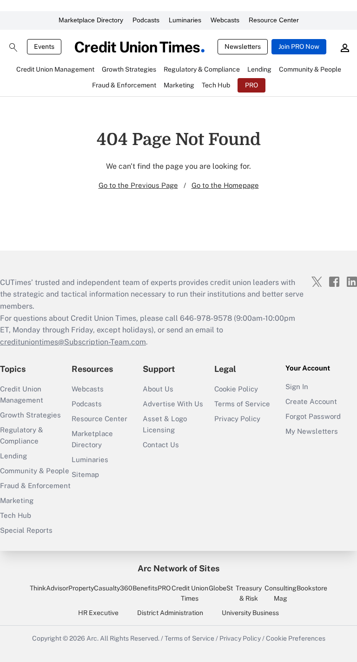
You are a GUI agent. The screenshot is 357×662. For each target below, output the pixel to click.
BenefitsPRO (151, 588)
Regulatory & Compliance (21, 435)
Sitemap (85, 474)
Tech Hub (15, 515)
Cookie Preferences (295, 638)
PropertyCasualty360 (100, 588)
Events (44, 46)
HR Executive (98, 612)
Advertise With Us (173, 404)
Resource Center (274, 20)
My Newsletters (311, 431)
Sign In (296, 387)
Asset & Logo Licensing (165, 424)
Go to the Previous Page (138, 185)
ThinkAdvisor (49, 588)
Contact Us (161, 445)
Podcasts (145, 20)
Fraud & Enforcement (35, 486)
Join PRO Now (298, 46)
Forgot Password (313, 416)
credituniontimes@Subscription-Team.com (73, 342)
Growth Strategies (30, 415)
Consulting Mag (280, 593)
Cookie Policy (236, 389)
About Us (158, 389)
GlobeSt (221, 588)
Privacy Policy (237, 419)
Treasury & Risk (249, 593)
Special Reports (26, 530)
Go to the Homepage (225, 185)
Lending (13, 456)
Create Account (311, 401)
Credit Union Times (190, 593)
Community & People (34, 471)
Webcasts (225, 20)
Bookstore (312, 588)
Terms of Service (242, 404)
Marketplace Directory (91, 20)
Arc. (92, 638)
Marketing (16, 500)
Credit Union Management (21, 394)
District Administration (170, 612)
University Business (250, 612)
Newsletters (243, 46)
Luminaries (185, 20)
